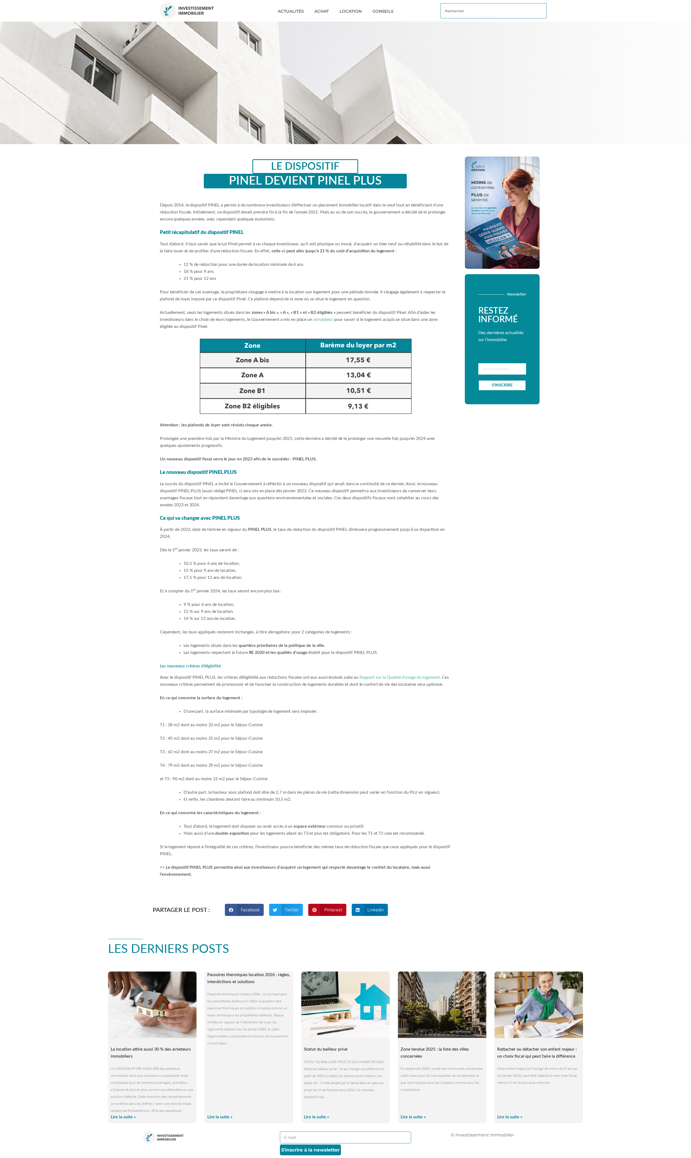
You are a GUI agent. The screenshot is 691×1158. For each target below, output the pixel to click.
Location (351, 11)
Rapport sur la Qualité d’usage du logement (400, 677)
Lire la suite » (123, 1117)
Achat (321, 11)
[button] (244, 910)
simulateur (323, 319)
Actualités (291, 11)
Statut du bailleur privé (325, 1049)
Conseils (382, 11)
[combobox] (494, 10)
